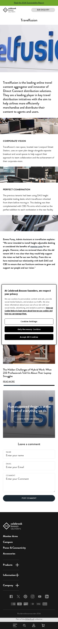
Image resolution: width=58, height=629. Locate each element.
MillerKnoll (29, 619)
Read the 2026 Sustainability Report (29, 2)
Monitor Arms (10, 536)
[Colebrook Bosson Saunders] (9, 10)
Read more (9, 381)
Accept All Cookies (29, 336)
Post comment (29, 498)
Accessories (9, 553)
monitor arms (36, 246)
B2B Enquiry (43, 10)
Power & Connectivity (14, 548)
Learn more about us (28, 419)
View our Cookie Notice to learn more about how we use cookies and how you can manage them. (29, 311)
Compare (8, 542)
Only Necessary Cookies (29, 329)
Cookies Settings (29, 321)
